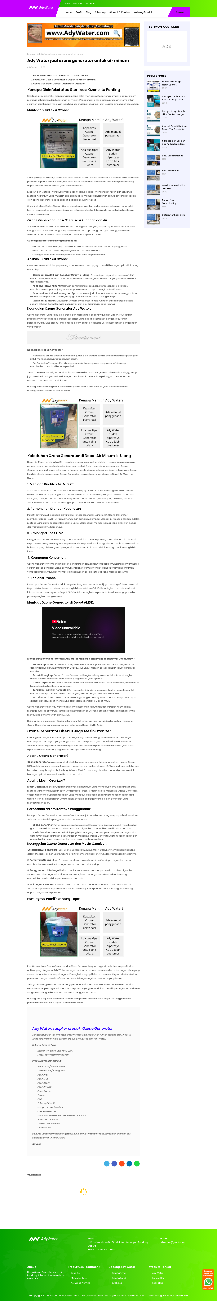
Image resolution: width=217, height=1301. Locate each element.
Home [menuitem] (68, 12)
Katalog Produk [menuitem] (143, 12)
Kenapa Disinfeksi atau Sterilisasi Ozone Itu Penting (61, 75)
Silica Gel (75, 1273)
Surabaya (117, 1282)
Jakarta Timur (119, 1273)
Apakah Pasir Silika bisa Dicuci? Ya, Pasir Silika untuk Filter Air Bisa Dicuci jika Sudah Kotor (174, 128)
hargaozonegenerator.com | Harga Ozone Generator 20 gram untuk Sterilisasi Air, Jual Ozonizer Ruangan (107, 1295)
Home (67, 3)
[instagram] (181, 3)
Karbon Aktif (158, 1278)
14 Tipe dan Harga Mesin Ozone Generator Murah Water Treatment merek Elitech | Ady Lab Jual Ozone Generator (174, 83)
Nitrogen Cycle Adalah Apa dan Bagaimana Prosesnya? (174, 98)
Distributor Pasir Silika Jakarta (173, 187)
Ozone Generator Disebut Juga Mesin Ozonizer (59, 83)
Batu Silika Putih (170, 170)
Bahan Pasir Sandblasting (169, 202)
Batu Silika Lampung (172, 155)
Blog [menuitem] (88, 12)
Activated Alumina (80, 1282)
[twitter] (175, 3)
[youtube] (187, 3)
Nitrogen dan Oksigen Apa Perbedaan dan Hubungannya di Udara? (173, 142)
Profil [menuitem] (79, 12)
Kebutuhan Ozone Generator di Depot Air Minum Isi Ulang (64, 79)
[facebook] (170, 3)
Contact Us (90, 3)
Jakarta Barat (119, 1278)
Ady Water (32, 67)
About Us (77, 3)
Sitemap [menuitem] (100, 12)
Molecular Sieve (79, 1278)
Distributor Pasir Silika (173, 214)
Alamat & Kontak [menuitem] (119, 12)
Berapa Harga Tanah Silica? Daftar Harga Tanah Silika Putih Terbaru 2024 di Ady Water (173, 113)
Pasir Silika (157, 1282)
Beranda (31, 54)
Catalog (36, 1143)
